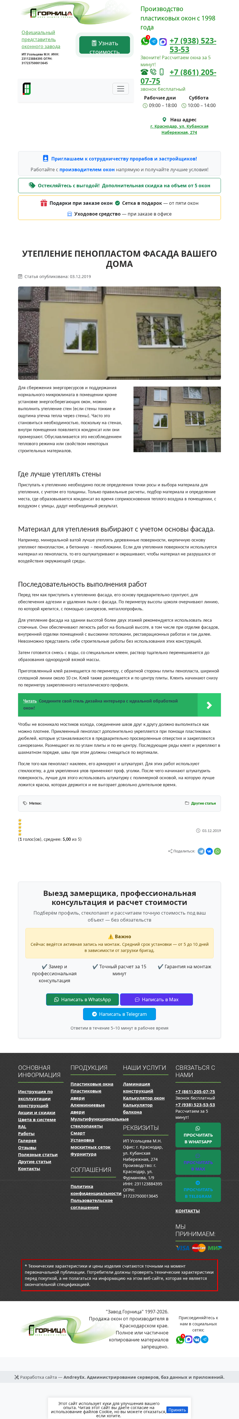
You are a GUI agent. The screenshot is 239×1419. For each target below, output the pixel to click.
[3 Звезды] (20, 827)
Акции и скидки (36, 1112)
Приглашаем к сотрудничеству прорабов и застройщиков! (124, 158)
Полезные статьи (38, 1154)
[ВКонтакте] (209, 851)
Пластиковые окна (92, 1084)
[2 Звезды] (20, 824)
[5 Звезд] (20, 834)
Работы (26, 1133)
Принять (177, 1410)
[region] (119, 1408)
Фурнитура (83, 1154)
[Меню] (121, 89)
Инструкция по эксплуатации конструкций (35, 1098)
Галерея (27, 1140)
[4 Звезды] (20, 831)
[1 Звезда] (20, 820)
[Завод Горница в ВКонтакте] (195, 1338)
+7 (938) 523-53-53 (193, 45)
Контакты (29, 1168)
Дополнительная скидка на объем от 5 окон (156, 185)
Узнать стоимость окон (104, 46)
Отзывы (27, 1147)
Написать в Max (159, 999)
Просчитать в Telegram (198, 1192)
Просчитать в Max (198, 1165)
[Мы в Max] (163, 42)
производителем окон (87, 169)
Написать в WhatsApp (85, 999)
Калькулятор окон (144, 1098)
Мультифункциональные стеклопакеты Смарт (100, 1126)
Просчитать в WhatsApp (198, 1138)
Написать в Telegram (122, 1014)
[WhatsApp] (217, 851)
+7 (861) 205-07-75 (178, 76)
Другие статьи (203, 803)
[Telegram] (201, 851)
